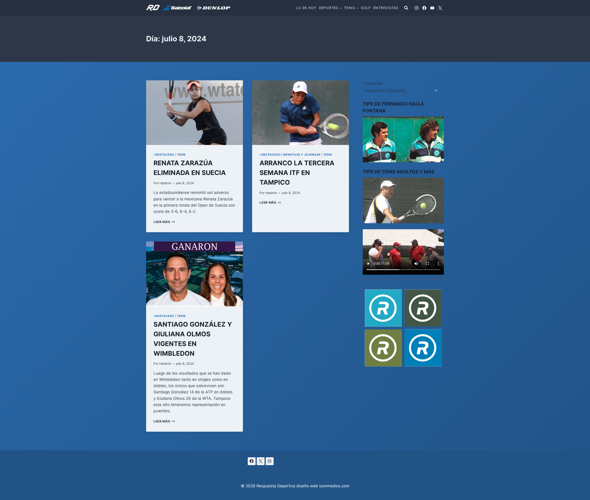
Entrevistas (385, 8)
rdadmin (165, 183)
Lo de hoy (306, 8)
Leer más (164, 222)
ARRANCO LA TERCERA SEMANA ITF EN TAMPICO (297, 172)
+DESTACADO (163, 154)
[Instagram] (416, 8)
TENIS (181, 154)
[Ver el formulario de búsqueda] (406, 8)
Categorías (373, 83)
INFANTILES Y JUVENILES (302, 154)
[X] (440, 8)
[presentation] (194, 112)
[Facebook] (424, 8)
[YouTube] (432, 8)
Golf (366, 8)
